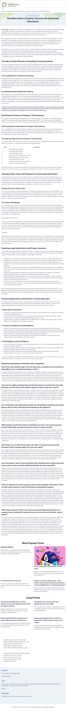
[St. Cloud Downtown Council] (11, 4)
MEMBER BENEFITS (7, 547)
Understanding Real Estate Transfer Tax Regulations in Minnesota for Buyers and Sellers (48, 620)
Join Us (3, 688)
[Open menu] (3, 9)
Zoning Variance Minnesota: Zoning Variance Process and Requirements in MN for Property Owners (15, 604)
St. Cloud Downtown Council (33, 15)
